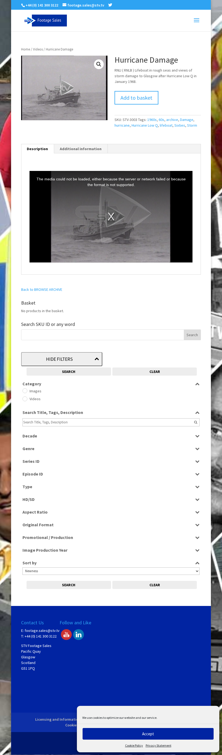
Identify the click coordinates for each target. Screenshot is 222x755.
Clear (154, 371)
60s (161, 119)
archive (172, 119)
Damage (186, 119)
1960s (152, 119)
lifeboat (166, 125)
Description (37, 148)
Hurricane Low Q (145, 125)
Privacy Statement (158, 745)
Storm (192, 125)
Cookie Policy (134, 745)
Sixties (179, 125)
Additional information (81, 148)
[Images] (24, 390)
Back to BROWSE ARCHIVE (41, 289)
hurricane (122, 125)
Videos (38, 49)
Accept (148, 733)
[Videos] (24, 398)
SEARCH (68, 371)
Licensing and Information (57, 719)
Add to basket (136, 97)
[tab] (37, 148)
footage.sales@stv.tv (42, 630)
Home (25, 49)
